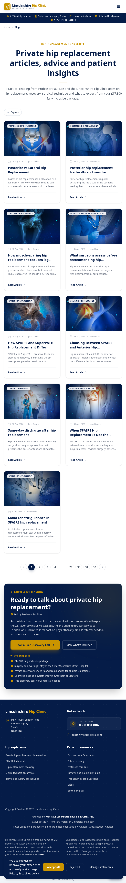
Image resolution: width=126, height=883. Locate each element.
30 (78, 567)
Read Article (15, 197)
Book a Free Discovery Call (33, 645)
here (41, 854)
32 (94, 567)
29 (70, 567)
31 (86, 567)
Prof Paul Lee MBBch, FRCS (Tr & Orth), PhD (69, 816)
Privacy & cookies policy (24, 873)
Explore (15, 112)
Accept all (53, 867)
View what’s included (79, 645)
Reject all (75, 867)
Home (7, 27)
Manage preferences (101, 867)
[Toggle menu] (118, 6)
